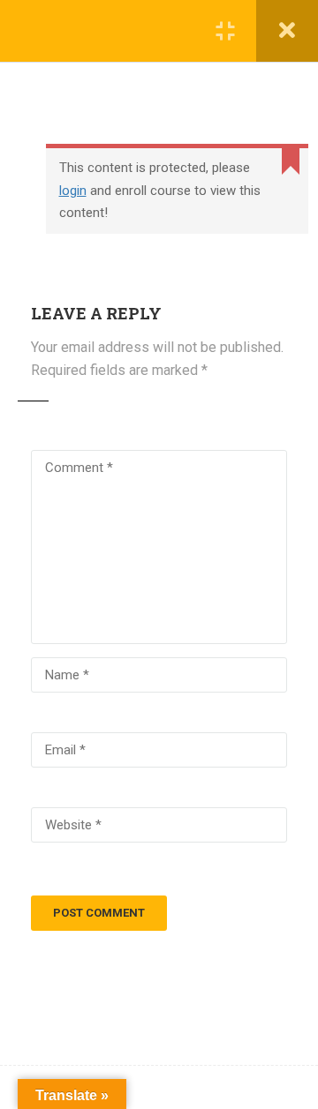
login (73, 191)
